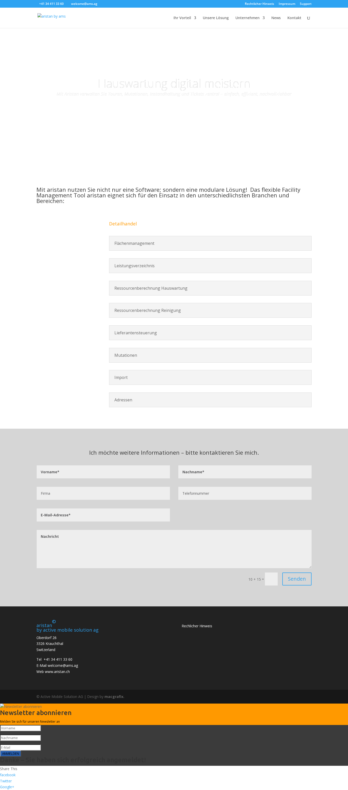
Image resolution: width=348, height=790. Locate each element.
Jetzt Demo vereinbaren (174, 110)
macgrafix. (114, 696)
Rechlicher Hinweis (197, 625)
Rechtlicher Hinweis (259, 4)
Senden (297, 578)
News (276, 18)
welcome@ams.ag (63, 665)
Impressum (287, 4)
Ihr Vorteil (182, 18)
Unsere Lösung (216, 18)
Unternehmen (247, 18)
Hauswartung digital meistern (174, 83)
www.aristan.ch (57, 671)
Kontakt (294, 18)
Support (306, 4)
